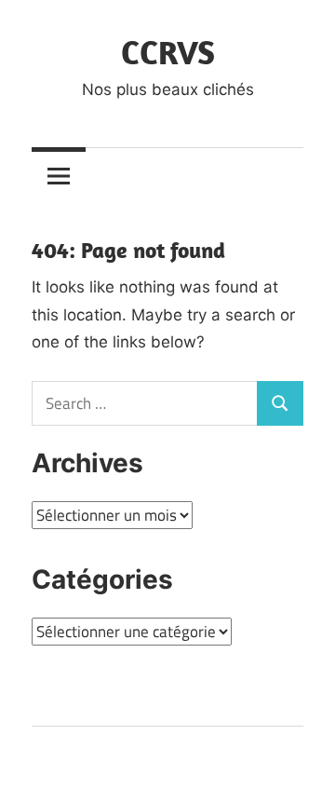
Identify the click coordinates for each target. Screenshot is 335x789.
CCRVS (168, 52)
